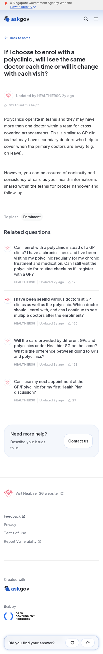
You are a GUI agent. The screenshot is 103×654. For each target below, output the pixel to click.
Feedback (12, 516)
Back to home (20, 38)
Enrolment (32, 217)
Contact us (78, 440)
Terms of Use (15, 533)
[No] (72, 643)
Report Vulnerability (20, 541)
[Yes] (87, 643)
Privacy (10, 524)
